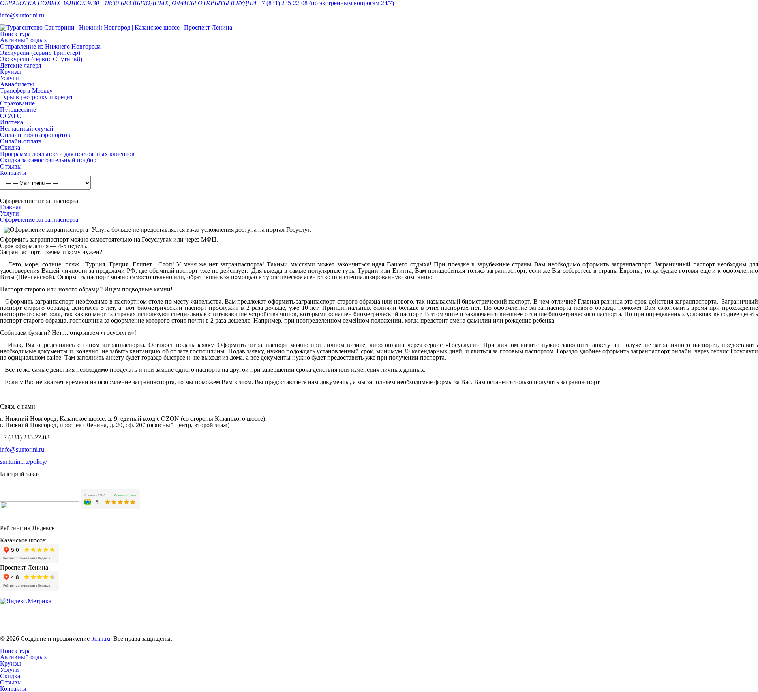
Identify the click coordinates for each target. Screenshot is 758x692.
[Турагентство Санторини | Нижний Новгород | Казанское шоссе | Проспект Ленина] (116, 27)
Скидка (10, 147)
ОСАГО (11, 116)
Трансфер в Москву (26, 90)
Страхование (17, 103)
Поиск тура (15, 33)
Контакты (13, 172)
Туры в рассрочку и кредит (36, 97)
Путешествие (18, 109)
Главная (10, 207)
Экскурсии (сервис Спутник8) (41, 59)
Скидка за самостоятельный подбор (48, 160)
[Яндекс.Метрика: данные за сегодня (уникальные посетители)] (25, 601)
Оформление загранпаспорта (39, 219)
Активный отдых (23, 40)
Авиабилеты (17, 84)
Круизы (10, 71)
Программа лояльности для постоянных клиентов (67, 153)
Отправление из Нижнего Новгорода (50, 46)
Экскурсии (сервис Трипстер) (40, 52)
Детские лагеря (20, 65)
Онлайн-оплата (20, 141)
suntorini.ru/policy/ (23, 461)
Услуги (9, 78)
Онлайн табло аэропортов (35, 134)
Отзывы (11, 166)
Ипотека (11, 122)
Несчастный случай (26, 128)
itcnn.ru (100, 638)
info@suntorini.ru (22, 15)
